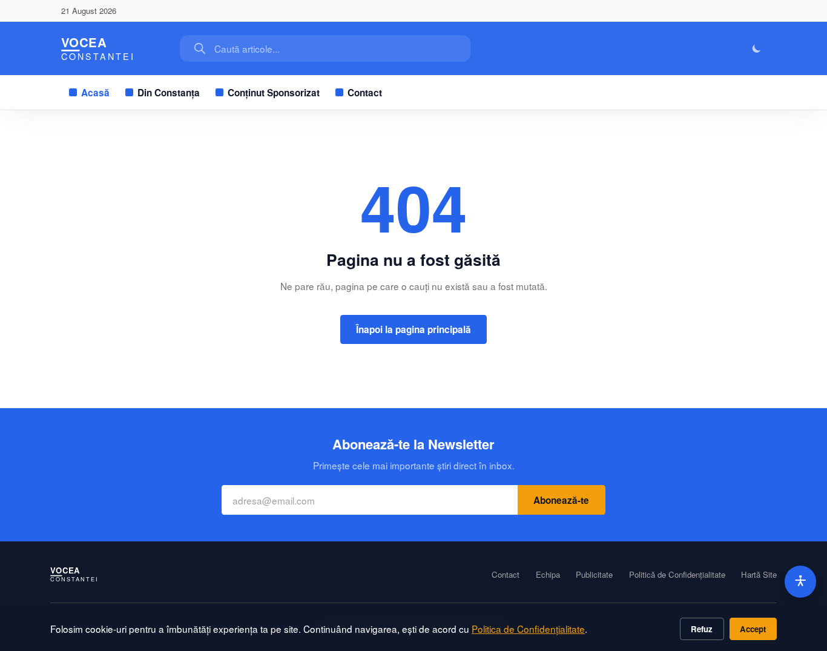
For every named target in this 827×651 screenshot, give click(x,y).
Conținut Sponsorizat (274, 92)
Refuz (702, 629)
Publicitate (594, 574)
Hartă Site (759, 574)
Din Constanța (168, 92)
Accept (753, 629)
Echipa (548, 574)
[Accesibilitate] (801, 582)
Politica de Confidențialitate (528, 628)
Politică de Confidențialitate (677, 574)
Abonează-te (561, 500)
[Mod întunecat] (757, 48)
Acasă (95, 92)
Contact (365, 92)
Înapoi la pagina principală (413, 329)
